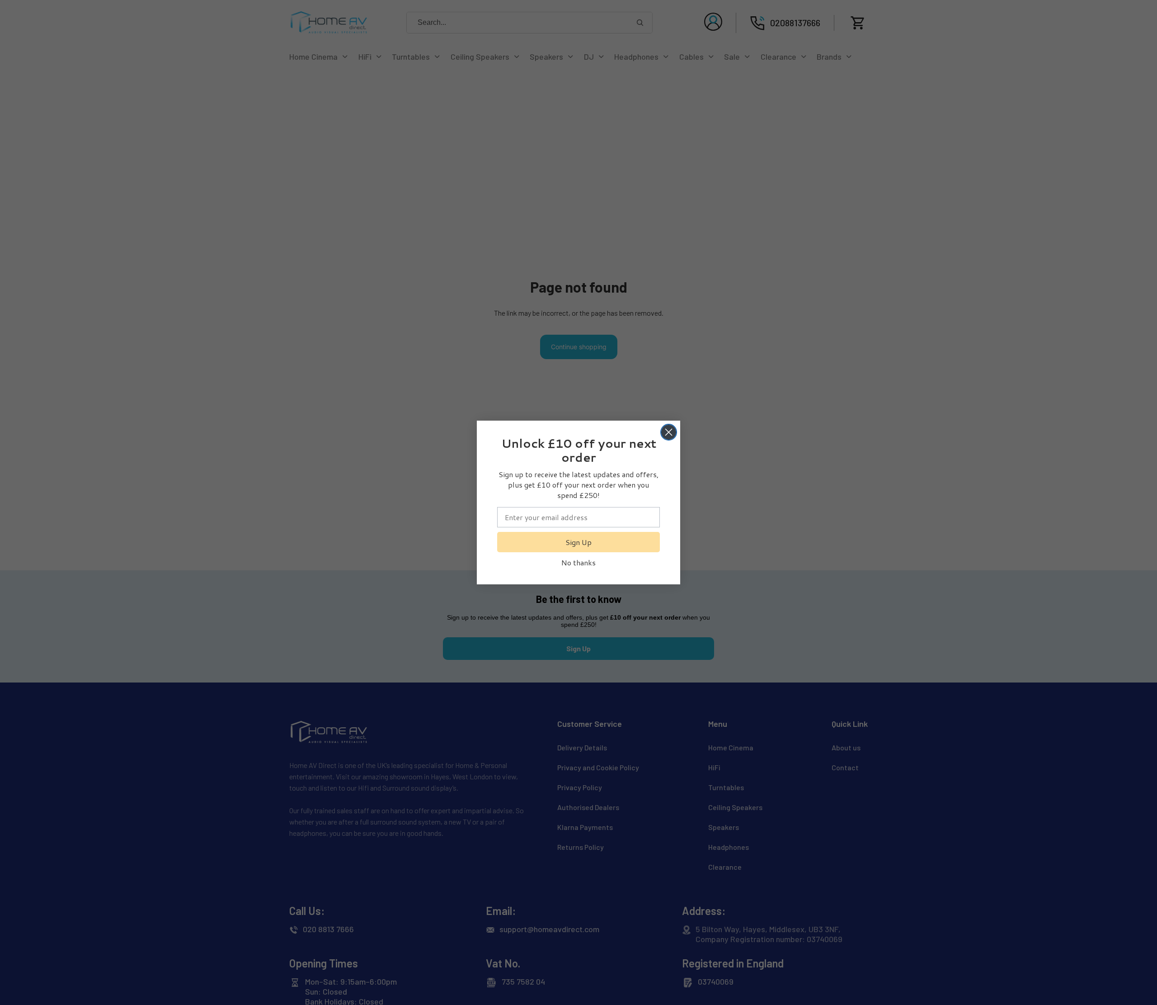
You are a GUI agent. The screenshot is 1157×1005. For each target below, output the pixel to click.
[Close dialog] (669, 432)
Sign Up (578, 542)
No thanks (578, 562)
